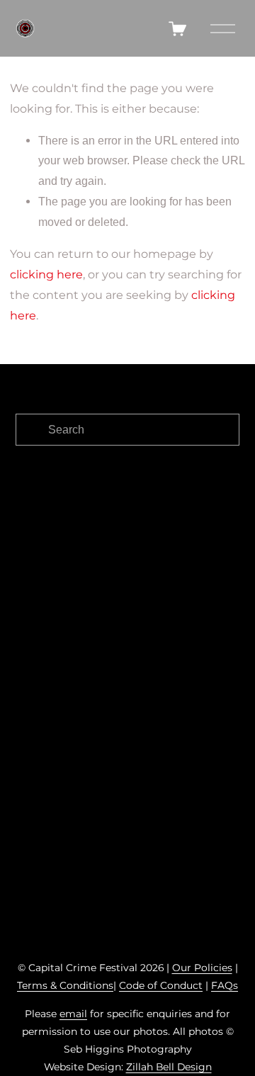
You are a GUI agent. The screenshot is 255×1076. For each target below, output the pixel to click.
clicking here (46, 274)
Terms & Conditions (65, 985)
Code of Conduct (161, 985)
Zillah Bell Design (169, 1066)
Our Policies (202, 967)
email (73, 1013)
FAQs (224, 985)
